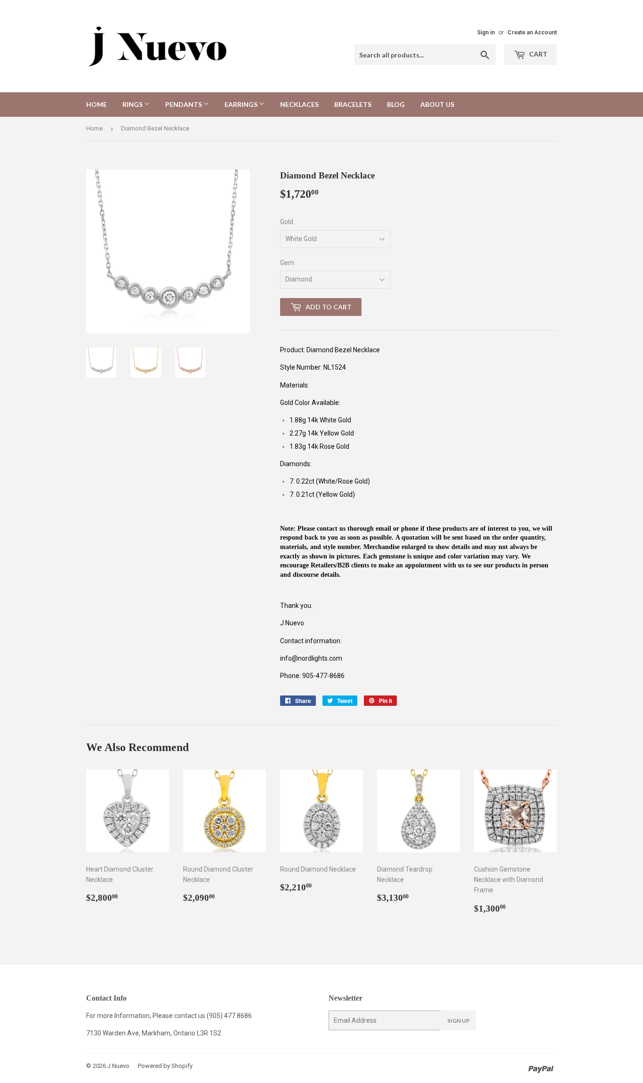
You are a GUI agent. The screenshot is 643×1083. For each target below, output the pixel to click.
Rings (133, 104)
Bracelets (352, 104)
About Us (437, 104)
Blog (396, 104)
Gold (286, 222)
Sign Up (458, 1020)
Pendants (184, 104)
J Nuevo (118, 1065)
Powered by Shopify (165, 1065)
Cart (537, 54)
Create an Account (532, 32)
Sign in (486, 32)
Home (96, 104)
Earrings (242, 104)
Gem (287, 263)
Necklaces (299, 104)
